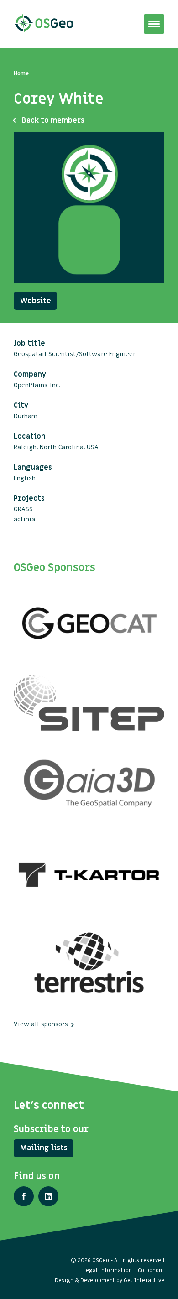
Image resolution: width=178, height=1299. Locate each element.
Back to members (53, 120)
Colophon (150, 1270)
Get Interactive (144, 1280)
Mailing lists (44, 1148)
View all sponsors (41, 1024)
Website (35, 301)
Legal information (107, 1270)
